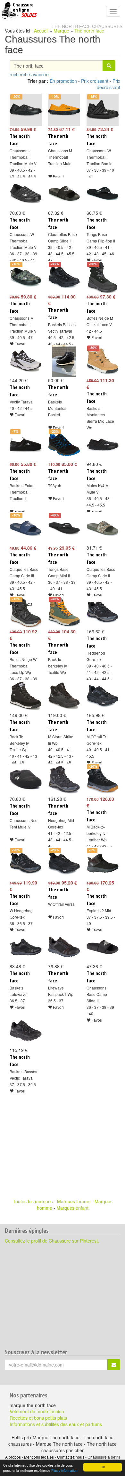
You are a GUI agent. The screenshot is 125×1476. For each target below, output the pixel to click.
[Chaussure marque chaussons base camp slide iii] (101, 947)
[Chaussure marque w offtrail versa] (62, 863)
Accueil (41, 30)
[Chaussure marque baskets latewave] (24, 947)
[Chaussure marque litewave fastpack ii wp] (62, 947)
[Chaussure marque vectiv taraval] (24, 361)
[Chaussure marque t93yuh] (62, 445)
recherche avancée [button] (29, 74)
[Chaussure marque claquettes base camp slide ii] (101, 528)
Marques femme (73, 1201)
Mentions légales (39, 1457)
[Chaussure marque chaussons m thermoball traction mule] (62, 110)
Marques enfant (72, 1208)
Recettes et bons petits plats (38, 1417)
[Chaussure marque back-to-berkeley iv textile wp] (62, 612)
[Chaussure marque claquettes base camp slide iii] (62, 193)
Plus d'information (64, 1470)
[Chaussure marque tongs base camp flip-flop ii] (101, 193)
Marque (61, 30)
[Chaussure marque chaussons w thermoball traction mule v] (24, 193)
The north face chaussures (87, 26)
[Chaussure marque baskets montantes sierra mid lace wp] (101, 361)
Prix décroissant (108, 84)
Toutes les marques (33, 1201)
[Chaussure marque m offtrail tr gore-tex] (101, 696)
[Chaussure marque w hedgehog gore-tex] (24, 863)
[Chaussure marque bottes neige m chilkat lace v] (101, 277)
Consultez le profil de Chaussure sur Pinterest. (52, 1240)
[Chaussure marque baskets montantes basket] (62, 361)
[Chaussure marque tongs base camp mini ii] (62, 528)
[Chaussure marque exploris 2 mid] (101, 863)
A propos (13, 1457)
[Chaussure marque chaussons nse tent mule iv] (24, 779)
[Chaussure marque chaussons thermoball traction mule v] (24, 110)
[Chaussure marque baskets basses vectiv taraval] (62, 277)
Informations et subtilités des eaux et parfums (56, 1424)
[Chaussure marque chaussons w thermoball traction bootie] (101, 110)
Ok (103, 1466)
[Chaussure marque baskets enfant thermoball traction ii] (24, 445)
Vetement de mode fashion (37, 1411)
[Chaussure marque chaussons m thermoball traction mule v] (24, 277)
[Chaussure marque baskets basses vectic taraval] (24, 1031)
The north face (89, 30)
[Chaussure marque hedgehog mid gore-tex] (62, 779)
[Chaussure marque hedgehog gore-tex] (101, 612)
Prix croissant (94, 81)
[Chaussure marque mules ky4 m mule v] (101, 445)
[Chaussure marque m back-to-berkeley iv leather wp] (101, 779)
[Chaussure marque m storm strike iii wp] (62, 696)
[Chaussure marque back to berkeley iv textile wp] (24, 696)
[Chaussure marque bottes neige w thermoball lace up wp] (24, 612)
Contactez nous (70, 1457)
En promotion (63, 81)
